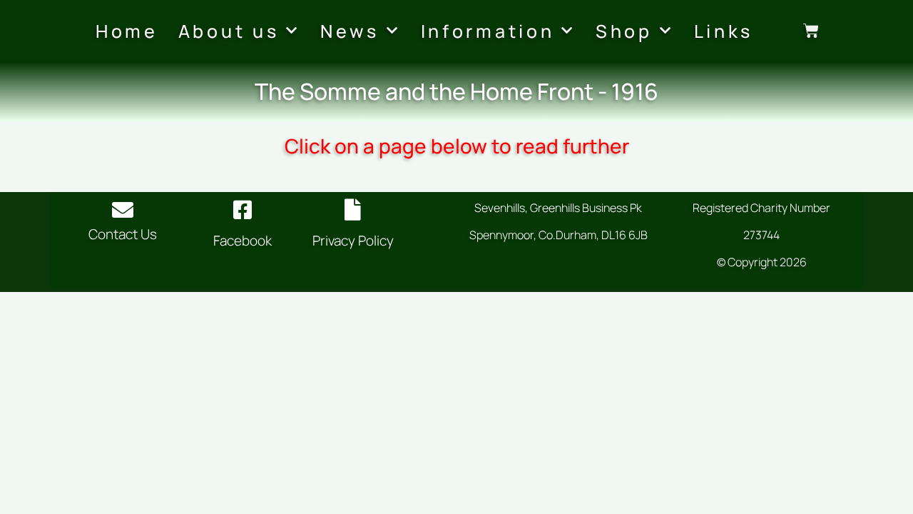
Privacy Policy (353, 240)
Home (127, 31)
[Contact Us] (122, 210)
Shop (624, 31)
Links (724, 31)
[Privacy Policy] (353, 210)
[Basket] (811, 30)
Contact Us (122, 234)
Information (488, 31)
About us (229, 31)
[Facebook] (242, 210)
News (349, 31)
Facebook (242, 240)
